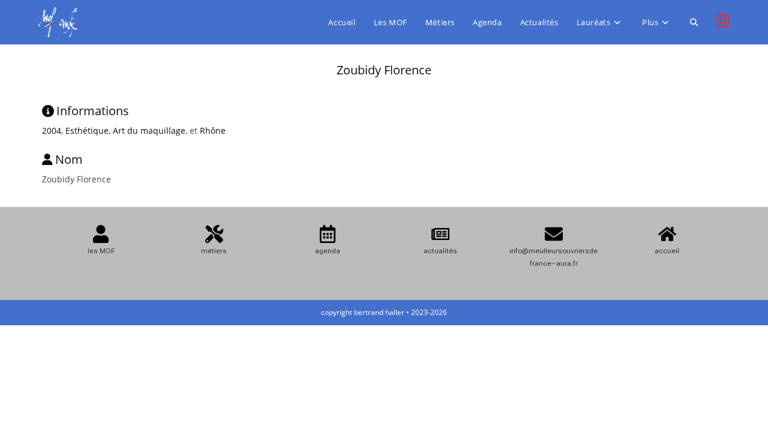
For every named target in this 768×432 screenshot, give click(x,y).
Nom (69, 159)
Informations (92, 111)
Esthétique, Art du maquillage (125, 130)
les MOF (101, 251)
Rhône (213, 130)
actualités (440, 251)
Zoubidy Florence (384, 70)
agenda (327, 251)
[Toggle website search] (694, 22)
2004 (51, 130)
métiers (214, 251)
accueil (667, 251)
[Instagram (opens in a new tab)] (723, 21)
